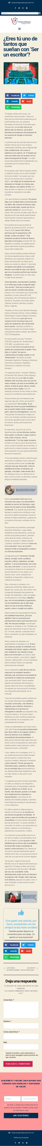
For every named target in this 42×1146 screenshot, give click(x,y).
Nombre (7, 1021)
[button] (19, 28)
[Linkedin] (27, 8)
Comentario (8, 1000)
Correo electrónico (11, 1032)
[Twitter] (19, 8)
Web (5, 1042)
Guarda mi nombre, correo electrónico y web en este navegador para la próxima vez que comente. (22, 1055)
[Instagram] (23, 8)
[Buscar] (39, 13)
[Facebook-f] (15, 8)
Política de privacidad (21, 1137)
